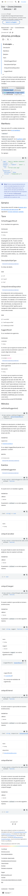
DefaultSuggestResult (8, 443)
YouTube (3, 877)
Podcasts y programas (6, 868)
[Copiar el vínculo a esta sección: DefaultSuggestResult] (18, 221)
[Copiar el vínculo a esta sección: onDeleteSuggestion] (17, 470)
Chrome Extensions (14, 6)
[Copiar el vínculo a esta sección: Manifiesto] (11, 124)
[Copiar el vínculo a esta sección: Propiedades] (9, 229)
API (15, 9)
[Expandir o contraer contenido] (13, 45)
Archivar (3, 865)
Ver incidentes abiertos (6, 854)
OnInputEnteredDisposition (10, 753)
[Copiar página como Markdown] (8, 39)
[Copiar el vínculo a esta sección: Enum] (5, 271)
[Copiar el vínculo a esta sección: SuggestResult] (13, 330)
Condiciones (4, 888)
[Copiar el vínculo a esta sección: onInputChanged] (14, 586)
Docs (3, 6)
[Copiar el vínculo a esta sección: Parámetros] (9, 437)
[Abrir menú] (2, 2)
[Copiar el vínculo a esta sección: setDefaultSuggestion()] (19, 408)
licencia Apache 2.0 (11, 835)
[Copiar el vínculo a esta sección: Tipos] (7, 216)
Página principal (5, 27)
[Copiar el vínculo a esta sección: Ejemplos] (10, 203)
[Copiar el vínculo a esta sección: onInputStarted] (13, 760)
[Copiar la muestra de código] (25, 158)
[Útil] (10, 32)
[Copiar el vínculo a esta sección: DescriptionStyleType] (18, 261)
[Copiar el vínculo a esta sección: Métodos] (10, 404)
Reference (7, 9)
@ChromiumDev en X (6, 875)
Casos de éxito (4, 863)
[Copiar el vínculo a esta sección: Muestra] (7, 454)
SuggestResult (8, 675)
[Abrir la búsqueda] (16, 2)
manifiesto (20, 139)
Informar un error (5, 851)
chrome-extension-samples (15, 212)
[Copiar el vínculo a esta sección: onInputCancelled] (15, 534)
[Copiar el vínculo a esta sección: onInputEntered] (14, 691)
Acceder (23, 2)
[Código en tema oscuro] (23, 158)
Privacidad (11, 888)
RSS (2, 882)
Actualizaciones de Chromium (8, 861)
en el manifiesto (15, 130)
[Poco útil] (12, 32)
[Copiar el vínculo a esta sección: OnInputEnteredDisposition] (22, 287)
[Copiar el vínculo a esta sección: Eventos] (9, 465)
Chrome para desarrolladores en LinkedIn (11, 880)
